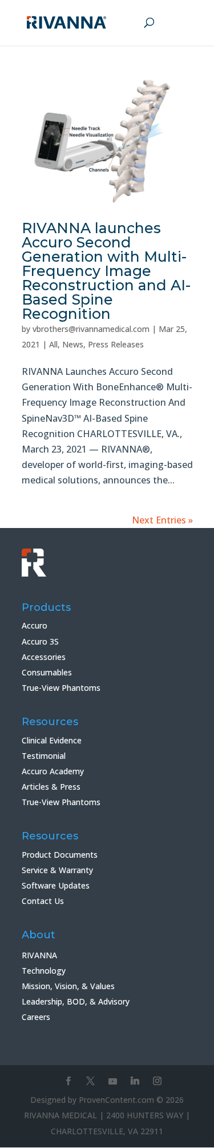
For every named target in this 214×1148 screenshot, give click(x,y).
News (72, 344)
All (53, 344)
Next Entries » (162, 520)
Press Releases (116, 344)
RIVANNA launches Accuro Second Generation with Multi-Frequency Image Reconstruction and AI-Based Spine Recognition (106, 270)
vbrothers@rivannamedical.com (91, 328)
